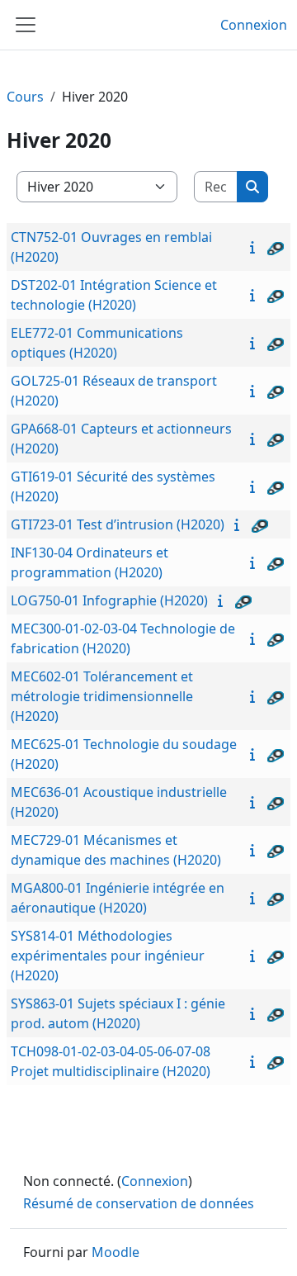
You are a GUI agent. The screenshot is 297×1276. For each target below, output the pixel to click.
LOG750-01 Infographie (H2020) (109, 600)
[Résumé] (255, 247)
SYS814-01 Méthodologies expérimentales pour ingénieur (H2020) (108, 955)
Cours (25, 97)
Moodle (115, 1252)
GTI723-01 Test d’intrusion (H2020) (117, 524)
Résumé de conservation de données (138, 1203)
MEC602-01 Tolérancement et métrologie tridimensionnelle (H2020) (102, 696)
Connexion (253, 25)
